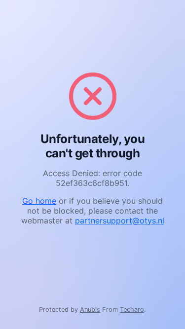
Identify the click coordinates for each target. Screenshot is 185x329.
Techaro (132, 309)
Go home (39, 201)
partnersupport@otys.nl (119, 220)
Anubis (90, 309)
